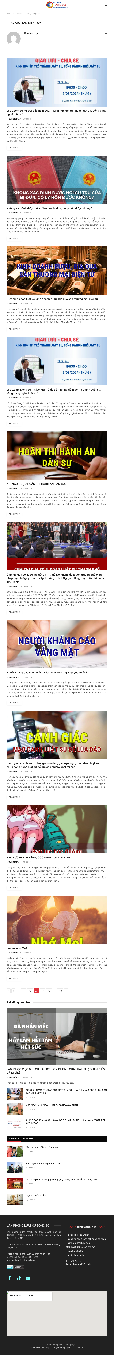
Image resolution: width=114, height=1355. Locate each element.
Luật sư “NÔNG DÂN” (36, 1195)
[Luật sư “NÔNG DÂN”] (15, 1199)
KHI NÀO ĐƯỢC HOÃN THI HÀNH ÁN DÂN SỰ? (36, 484)
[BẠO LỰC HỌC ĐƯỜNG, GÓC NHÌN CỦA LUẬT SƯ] (57, 829)
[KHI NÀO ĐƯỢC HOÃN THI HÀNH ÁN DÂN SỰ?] (57, 455)
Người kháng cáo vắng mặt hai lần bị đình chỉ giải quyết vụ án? (47, 672)
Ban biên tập (31, 33)
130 (60, 991)
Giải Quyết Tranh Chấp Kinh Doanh (43, 1163)
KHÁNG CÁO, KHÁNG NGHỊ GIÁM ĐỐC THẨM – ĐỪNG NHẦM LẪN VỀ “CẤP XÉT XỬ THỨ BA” (65, 1121)
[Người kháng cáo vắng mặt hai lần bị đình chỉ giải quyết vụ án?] (57, 644)
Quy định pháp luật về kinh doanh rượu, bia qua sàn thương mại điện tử (52, 298)
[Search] (105, 4)
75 (23, 991)
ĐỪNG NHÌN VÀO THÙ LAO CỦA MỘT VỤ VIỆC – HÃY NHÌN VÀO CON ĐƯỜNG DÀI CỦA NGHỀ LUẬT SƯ (66, 1091)
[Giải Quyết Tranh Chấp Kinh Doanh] (15, 1167)
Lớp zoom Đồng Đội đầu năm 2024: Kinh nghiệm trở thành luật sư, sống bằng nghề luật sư (56, 112)
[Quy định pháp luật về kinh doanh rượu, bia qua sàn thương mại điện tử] (57, 270)
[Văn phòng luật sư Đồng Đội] (57, 5)
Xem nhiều (14, 1139)
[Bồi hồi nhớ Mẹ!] (57, 920)
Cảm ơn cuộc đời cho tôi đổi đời (42, 1147)
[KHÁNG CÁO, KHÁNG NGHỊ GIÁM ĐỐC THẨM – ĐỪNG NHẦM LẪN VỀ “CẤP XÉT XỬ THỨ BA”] (15, 1124)
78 (42, 991)
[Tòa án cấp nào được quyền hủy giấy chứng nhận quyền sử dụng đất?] (15, 1183)
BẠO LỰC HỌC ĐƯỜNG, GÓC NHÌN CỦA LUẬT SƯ (38, 857)
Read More (14, 148)
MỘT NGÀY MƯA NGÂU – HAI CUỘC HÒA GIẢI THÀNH (52, 1105)
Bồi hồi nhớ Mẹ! (17, 948)
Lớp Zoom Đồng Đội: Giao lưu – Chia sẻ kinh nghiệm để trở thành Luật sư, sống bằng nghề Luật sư (54, 391)
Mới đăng (28, 1139)
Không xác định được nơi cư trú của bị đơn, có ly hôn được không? (49, 208)
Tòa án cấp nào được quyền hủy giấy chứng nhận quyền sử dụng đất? (61, 1179)
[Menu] (8, 4)
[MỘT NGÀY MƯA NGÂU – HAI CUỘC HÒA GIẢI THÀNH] (15, 1109)
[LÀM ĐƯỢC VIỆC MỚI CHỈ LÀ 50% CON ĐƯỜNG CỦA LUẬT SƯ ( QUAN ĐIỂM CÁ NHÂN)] (57, 1036)
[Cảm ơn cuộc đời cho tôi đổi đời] (15, 1151)
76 (30, 991)
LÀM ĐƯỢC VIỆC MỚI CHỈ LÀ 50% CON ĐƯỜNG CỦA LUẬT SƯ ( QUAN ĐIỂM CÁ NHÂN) (56, 1071)
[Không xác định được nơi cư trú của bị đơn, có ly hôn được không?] (57, 180)
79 (49, 991)
